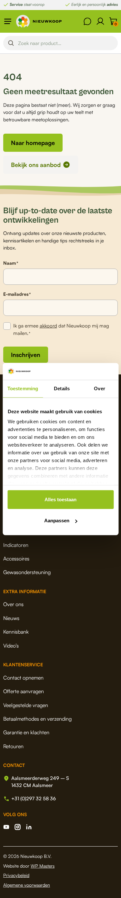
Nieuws (11, 618)
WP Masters (43, 866)
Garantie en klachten (26, 732)
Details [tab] (62, 388)
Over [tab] (99, 388)
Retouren (13, 746)
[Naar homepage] (39, 21)
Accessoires (16, 558)
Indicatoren (15, 545)
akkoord (48, 326)
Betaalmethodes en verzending (37, 718)
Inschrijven (25, 354)
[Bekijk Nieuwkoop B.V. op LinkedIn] (29, 827)
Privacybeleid (16, 875)
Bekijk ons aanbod (36, 164)
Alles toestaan (60, 499)
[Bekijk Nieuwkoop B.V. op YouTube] (6, 827)
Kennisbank (16, 631)
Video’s (11, 645)
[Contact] (87, 21)
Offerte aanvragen (23, 691)
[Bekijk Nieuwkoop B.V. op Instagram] (18, 827)
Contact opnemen (23, 677)
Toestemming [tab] (22, 388)
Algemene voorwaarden (26, 885)
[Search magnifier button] (11, 43)
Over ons (13, 604)
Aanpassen (56, 520)
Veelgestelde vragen (25, 705)
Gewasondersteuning (27, 572)
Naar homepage (33, 142)
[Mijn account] (100, 21)
